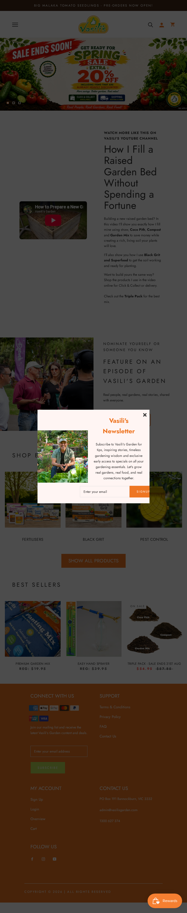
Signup (143, 491)
